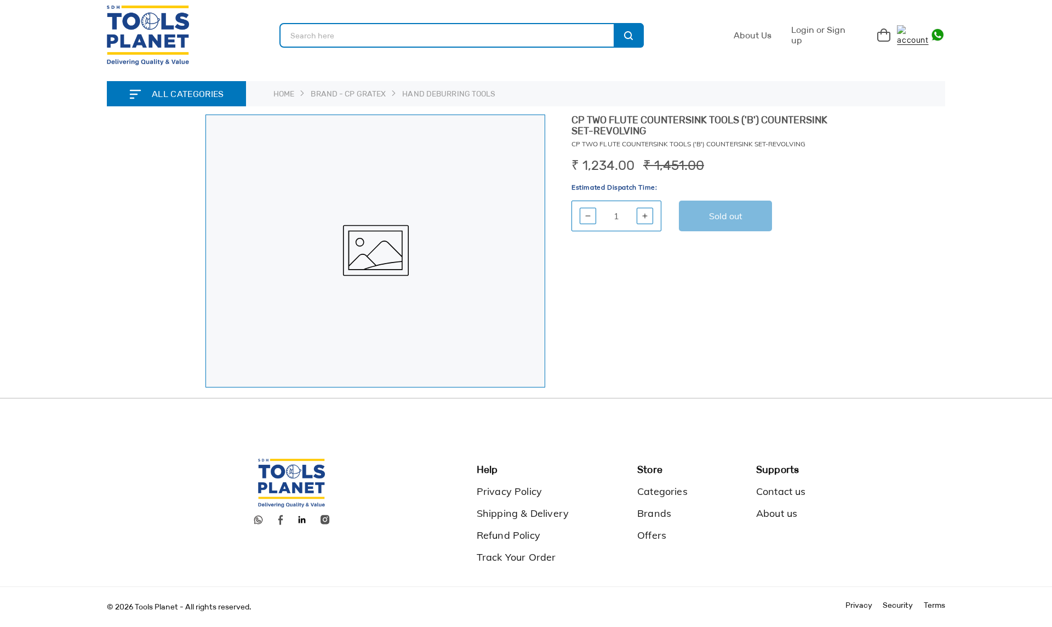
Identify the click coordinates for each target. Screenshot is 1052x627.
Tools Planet (156, 607)
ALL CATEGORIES (188, 94)
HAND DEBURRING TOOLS (448, 94)
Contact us (781, 491)
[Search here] (629, 35)
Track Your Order (516, 557)
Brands (654, 513)
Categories (662, 491)
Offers (651, 535)
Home (283, 94)
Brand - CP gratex (348, 94)
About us (776, 513)
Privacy (858, 605)
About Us (752, 35)
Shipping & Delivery (523, 513)
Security (898, 605)
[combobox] (461, 35)
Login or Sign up (818, 35)
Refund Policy (508, 535)
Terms (934, 605)
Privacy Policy (509, 491)
